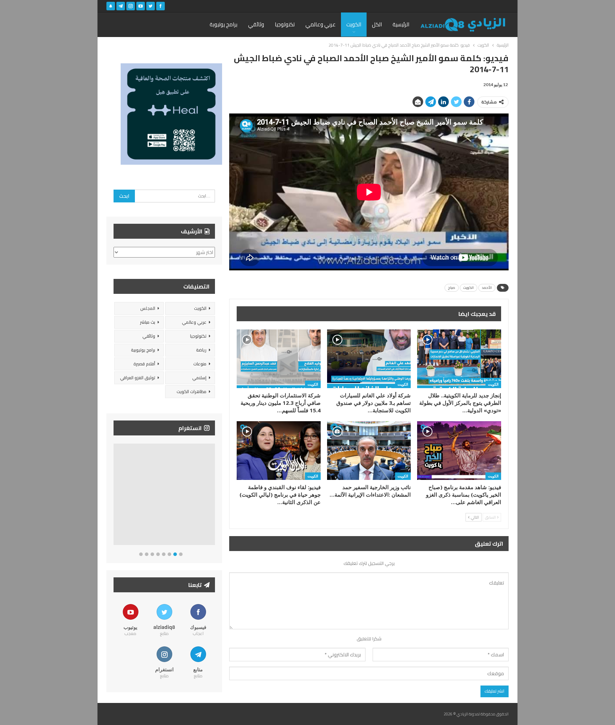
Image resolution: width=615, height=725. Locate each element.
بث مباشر (147, 322)
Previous (115, 496)
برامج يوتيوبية (143, 350)
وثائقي (256, 24)
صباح (451, 287)
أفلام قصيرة (144, 364)
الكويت (353, 24)
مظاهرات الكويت (191, 391)
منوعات (199, 364)
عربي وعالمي (320, 24)
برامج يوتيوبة (223, 24)
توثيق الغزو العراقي (137, 378)
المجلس (147, 308)
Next (213, 496)
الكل (377, 24)
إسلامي (199, 378)
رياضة (201, 350)
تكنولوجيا (285, 24)
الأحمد (487, 287)
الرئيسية (401, 24)
